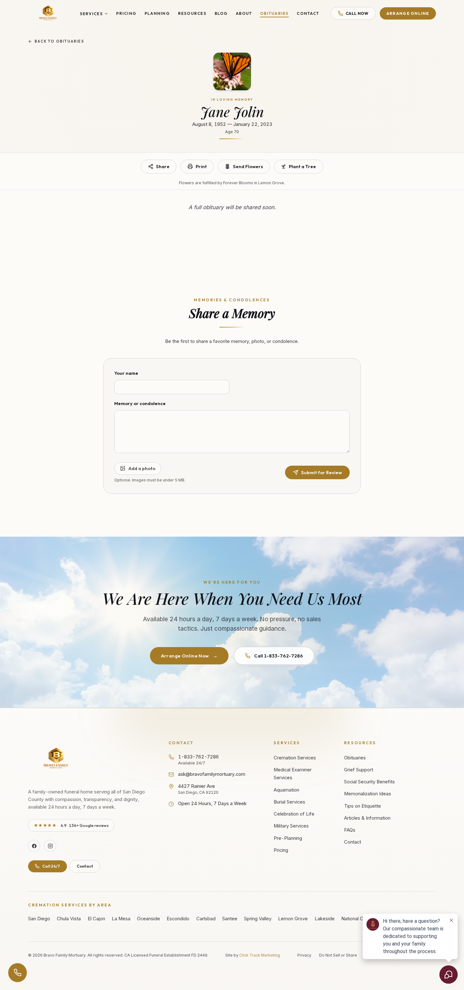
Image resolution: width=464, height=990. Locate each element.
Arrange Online (407, 13)
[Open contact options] (17, 972)
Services (91, 13)
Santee (229, 919)
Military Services (291, 826)
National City (354, 919)
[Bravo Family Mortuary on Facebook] (34, 846)
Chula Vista (69, 919)
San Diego (39, 919)
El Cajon (96, 919)
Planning (157, 13)
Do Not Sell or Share (338, 955)
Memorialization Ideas (367, 794)
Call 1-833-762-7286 (278, 656)
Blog (221, 13)
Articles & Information (367, 818)
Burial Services (289, 802)
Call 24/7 (51, 866)
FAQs (349, 830)
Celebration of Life (294, 814)
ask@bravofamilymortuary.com (211, 774)
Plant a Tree (302, 166)
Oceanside (148, 919)
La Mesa (121, 919)
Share (163, 166)
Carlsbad (206, 919)
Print (201, 166)
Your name (126, 373)
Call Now (357, 13)
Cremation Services (295, 758)
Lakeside (325, 919)
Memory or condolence (140, 403)
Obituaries (274, 13)
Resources (192, 13)
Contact (308, 13)
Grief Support (358, 770)
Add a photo (141, 468)
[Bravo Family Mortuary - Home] (48, 13)
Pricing (126, 13)
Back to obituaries (59, 41)
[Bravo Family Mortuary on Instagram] (50, 846)
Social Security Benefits (369, 782)
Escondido (178, 919)
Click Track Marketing (259, 955)
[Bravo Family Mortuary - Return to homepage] (56, 759)
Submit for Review (321, 472)
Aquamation (286, 790)
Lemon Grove (293, 919)
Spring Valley (257, 919)
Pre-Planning (288, 838)
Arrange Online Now (189, 656)
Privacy (304, 955)
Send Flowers (248, 166)
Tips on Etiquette (362, 806)
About (244, 13)
